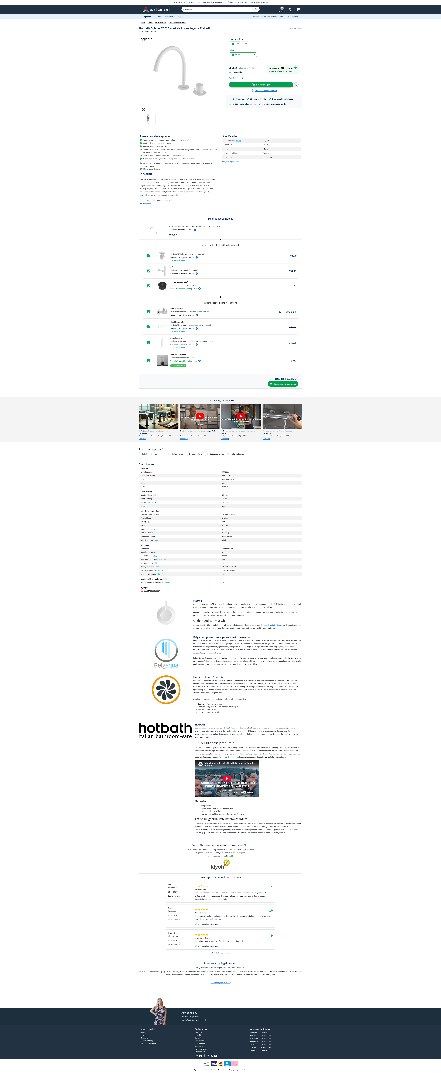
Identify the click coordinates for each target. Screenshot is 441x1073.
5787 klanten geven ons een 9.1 (212, 2)
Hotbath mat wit (195, 454)
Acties (158, 16)
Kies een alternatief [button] (177, 260)
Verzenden (145, 1035)
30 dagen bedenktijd (261, 2)
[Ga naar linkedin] (200, 1056)
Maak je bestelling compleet (266, 90)
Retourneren (146, 1038)
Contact (198, 1038)
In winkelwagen (262, 84)
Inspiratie (181, 16)
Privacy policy (222, 1070)
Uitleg (238, 140)
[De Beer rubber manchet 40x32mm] (162, 286)
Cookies (213, 1070)
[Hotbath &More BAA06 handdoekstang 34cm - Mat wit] (162, 326)
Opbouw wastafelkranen (177, 23)
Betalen (144, 1032)
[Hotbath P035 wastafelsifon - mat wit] (162, 271)
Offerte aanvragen (148, 1040)
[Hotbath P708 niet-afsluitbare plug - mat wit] (162, 255)
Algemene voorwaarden (201, 1070)
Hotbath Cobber (160, 454)
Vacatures (199, 1046)
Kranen (150, 23)
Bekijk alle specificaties (231, 161)
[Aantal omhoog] (247, 78)
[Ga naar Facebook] (204, 1056)
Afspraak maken (270, 16)
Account (282, 11)
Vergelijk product (296, 29)
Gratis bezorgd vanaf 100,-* (238, 2)
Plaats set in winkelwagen (284, 383)
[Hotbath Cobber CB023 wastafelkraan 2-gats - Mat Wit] (180, 73)
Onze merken (200, 1051)
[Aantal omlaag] (238, 78)
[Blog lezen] (158, 416)
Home (143, 23)
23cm (245, 44)
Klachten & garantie (148, 1043)
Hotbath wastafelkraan (216, 454)
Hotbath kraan (177, 454)
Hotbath (145, 454)
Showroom (257, 16)
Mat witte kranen (237, 454)
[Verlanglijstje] (291, 10)
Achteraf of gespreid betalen (185, 2)
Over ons (198, 1032)
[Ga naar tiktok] (196, 1056)
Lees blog (142, 438)
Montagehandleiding (152, 591)
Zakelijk (282, 16)
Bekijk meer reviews (222, 953)
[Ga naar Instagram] (208, 1056)
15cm (237, 44)
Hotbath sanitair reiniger (272, 625)
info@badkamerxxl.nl (195, 1020)
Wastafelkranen (160, 23)
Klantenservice (293, 16)
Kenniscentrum (169, 16)
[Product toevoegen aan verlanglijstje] (296, 84)
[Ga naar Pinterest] (212, 1056)
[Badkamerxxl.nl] (158, 9)
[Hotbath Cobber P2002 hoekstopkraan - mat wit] (162, 311)
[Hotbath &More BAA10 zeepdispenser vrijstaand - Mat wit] (162, 342)
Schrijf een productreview (220, 983)
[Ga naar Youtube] (215, 1056)
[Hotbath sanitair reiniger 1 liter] (162, 360)
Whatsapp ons (192, 1016)
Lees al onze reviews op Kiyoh (219, 856)
